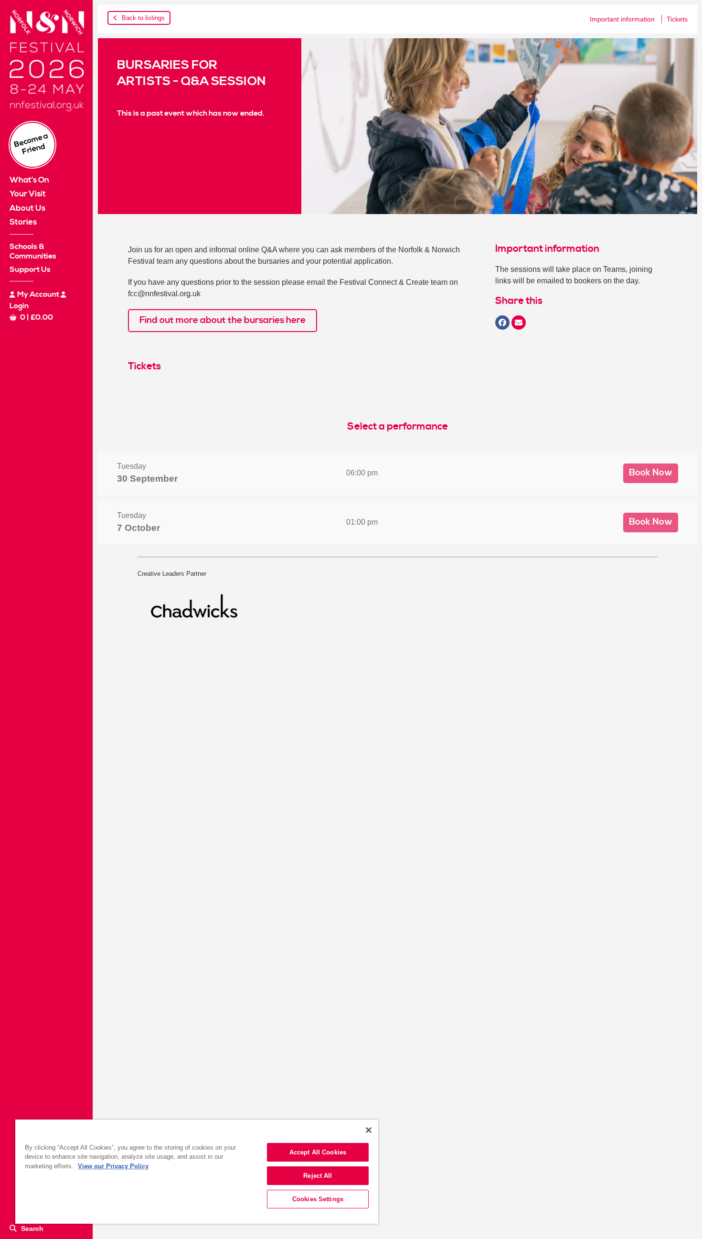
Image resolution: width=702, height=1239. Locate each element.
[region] (196, 1172)
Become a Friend (31, 144)
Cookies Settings (317, 1199)
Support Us (30, 269)
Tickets (677, 19)
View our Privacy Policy (113, 1166)
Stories (23, 222)
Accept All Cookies (317, 1152)
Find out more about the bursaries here (222, 320)
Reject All (317, 1175)
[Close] (369, 1130)
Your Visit (28, 194)
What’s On (29, 180)
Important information (622, 19)
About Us (27, 208)
